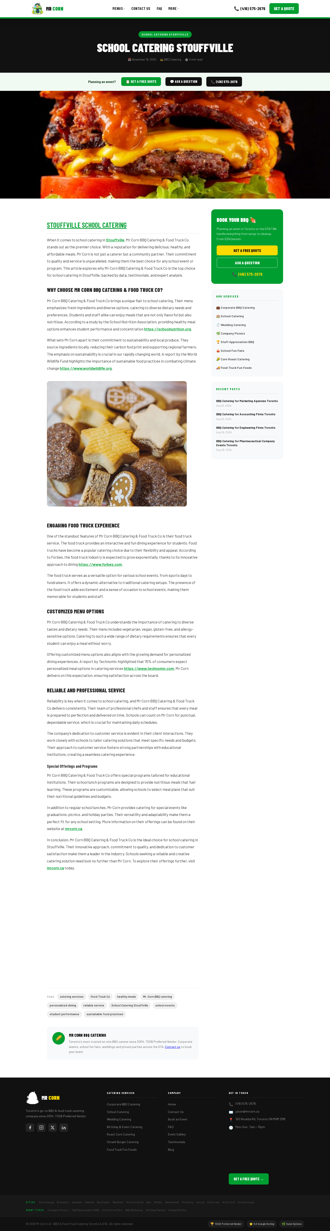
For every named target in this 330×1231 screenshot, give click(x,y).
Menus (118, 8)
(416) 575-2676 (245, 1103)
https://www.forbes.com (100, 564)
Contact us (172, 1047)
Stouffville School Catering (87, 225)
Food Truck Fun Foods (122, 1149)
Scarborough (246, 1202)
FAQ (159, 8)
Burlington (103, 1202)
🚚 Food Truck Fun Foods (234, 368)
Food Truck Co (100, 996)
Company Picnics (58, 1209)
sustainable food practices (104, 1014)
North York (228, 1202)
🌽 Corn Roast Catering (233, 359)
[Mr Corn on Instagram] (41, 1127)
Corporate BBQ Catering (123, 1104)
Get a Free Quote (247, 250)
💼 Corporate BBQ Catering (235, 307)
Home (172, 1104)
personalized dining (63, 1005)
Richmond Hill (134, 1202)
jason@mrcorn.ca (247, 1111)
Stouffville (115, 240)
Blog (171, 1149)
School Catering (118, 1112)
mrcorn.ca (73, 828)
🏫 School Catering (230, 316)
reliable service (93, 1005)
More (173, 8)
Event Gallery (177, 1134)
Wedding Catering (119, 1119)
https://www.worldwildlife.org (86, 368)
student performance (64, 1014)
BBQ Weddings (134, 1209)
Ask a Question (247, 262)
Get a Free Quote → (249, 1179)
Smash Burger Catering (123, 1142)
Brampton (63, 1202)
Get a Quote (284, 8)
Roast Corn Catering (121, 1134)
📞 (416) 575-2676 (249, 8)
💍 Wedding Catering (231, 325)
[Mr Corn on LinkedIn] (63, 1127)
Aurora (200, 1202)
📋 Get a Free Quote (141, 81)
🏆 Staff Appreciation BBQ (235, 342)
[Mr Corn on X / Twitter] (52, 1127)
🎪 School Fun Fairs (230, 350)
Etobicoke (213, 1202)
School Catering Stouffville (165, 34)
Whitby (158, 1202)
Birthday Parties (155, 1209)
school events (165, 1005)
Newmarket (172, 1202)
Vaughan (77, 1202)
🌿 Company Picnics (230, 333)
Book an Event (177, 1119)
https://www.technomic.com (149, 668)
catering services (72, 996)
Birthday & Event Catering (124, 1127)
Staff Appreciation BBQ (85, 1209)
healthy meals (126, 996)
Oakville (89, 1202)
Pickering (188, 1202)
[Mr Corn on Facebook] (30, 1127)
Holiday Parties (177, 1209)
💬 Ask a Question (183, 81)
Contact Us (140, 8)
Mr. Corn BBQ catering (157, 996)
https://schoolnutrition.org (167, 329)
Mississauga (46, 1202)
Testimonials (176, 1142)
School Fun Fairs (112, 1209)
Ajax (148, 1202)
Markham (118, 1202)
